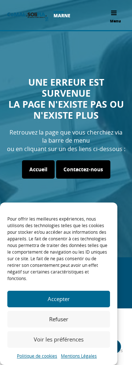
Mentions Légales (79, 356)
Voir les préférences (59, 339)
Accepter (59, 299)
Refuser (58, 319)
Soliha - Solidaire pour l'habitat (27, 17)
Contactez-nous (83, 169)
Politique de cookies (37, 356)
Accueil (38, 169)
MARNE (62, 15)
